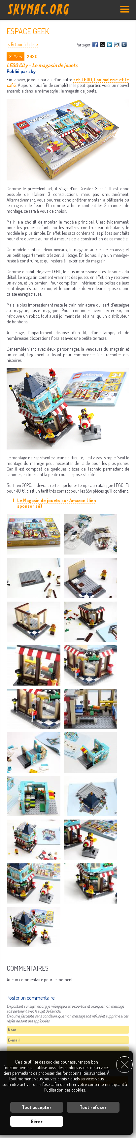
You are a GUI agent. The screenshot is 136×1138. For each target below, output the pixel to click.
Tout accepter (36, 1107)
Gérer (37, 1121)
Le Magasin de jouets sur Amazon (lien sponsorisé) (56, 503)
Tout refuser (93, 1107)
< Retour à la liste (23, 44)
